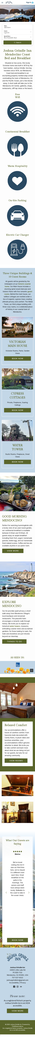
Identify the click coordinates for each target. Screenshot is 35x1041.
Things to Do (14, 641)
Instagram (17, 987)
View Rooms (16, 761)
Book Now (17, 358)
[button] (17, 26)
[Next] (29, 892)
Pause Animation (31, 18)
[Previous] (6, 892)
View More (13, 551)
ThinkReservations (17, 1026)
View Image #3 (17, 18)
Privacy (23, 983)
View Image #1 (14, 18)
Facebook (14, 987)
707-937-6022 (17, 978)
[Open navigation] (2, 2)
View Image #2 (15, 18)
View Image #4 (19, 18)
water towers (15, 626)
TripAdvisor (21, 987)
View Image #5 (20, 18)
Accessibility (14, 983)
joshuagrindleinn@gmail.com (17, 980)
